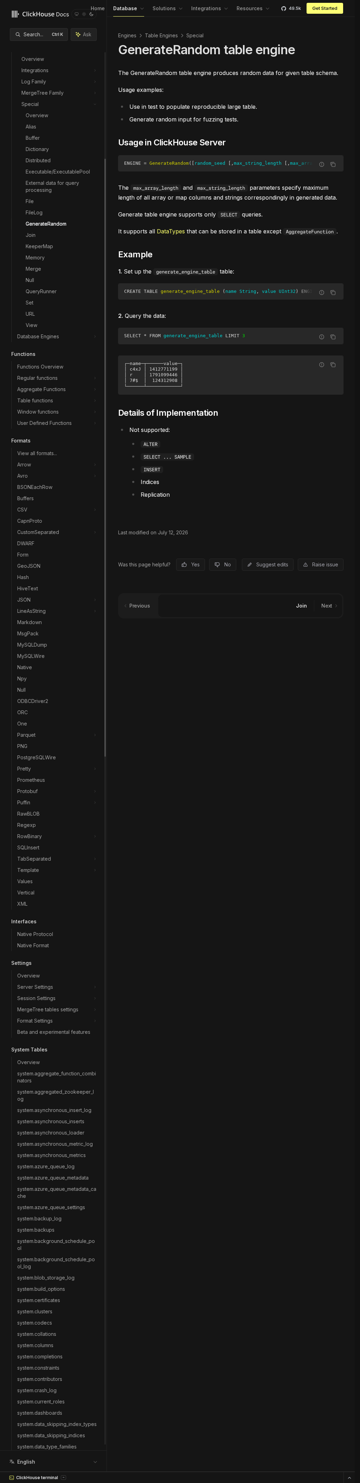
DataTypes (171, 231)
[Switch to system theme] (76, 14)
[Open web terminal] (349, 1477)
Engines (127, 35)
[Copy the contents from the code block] (333, 164)
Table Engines (161, 35)
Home (98, 8)
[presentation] (53, 725)
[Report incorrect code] (321, 164)
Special (195, 35)
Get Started (325, 8)
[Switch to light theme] (84, 14)
